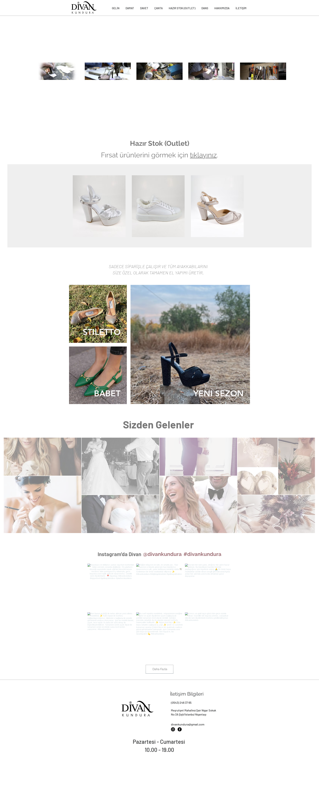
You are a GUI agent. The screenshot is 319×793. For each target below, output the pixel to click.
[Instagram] (173, 729)
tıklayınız (203, 155)
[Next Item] (309, 485)
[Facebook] (180, 729)
